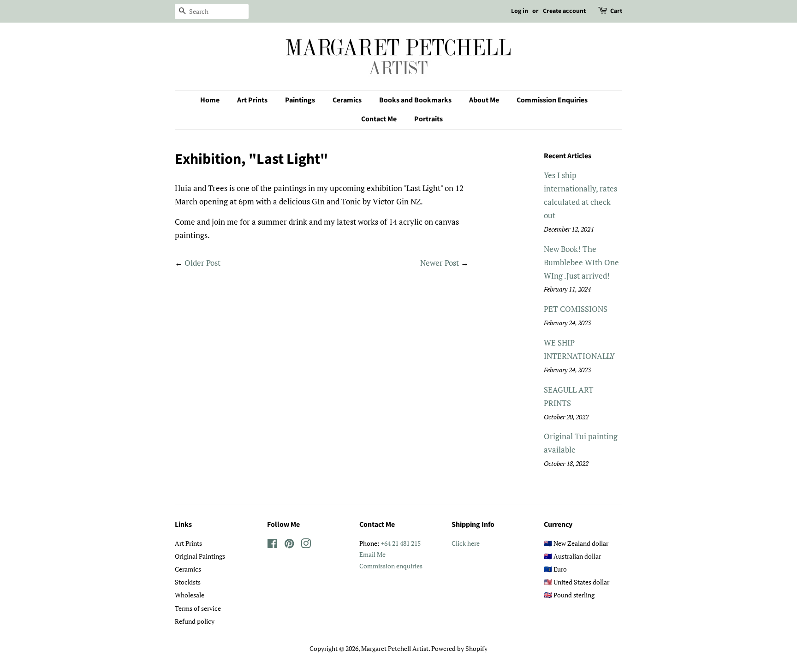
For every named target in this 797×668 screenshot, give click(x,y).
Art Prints (252, 100)
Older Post (202, 262)
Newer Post (439, 262)
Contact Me (379, 119)
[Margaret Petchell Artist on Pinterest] (289, 545)
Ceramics (347, 100)
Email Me (372, 554)
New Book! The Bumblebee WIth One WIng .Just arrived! (581, 262)
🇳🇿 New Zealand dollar (576, 543)
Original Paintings (200, 556)
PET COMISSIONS (575, 309)
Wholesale (189, 594)
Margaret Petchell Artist (394, 648)
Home (210, 100)
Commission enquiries (390, 565)
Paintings (300, 100)
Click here (466, 543)
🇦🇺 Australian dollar (572, 556)
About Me (484, 100)
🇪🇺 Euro (555, 569)
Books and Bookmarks (415, 100)
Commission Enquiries (552, 100)
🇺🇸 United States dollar (576, 582)
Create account (564, 11)
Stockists (188, 582)
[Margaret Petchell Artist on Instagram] (306, 545)
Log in (519, 11)
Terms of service (198, 608)
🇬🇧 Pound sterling (569, 594)
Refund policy (194, 621)
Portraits (428, 119)
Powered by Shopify (459, 648)
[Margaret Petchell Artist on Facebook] (272, 545)
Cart (616, 11)
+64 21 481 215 (401, 543)
